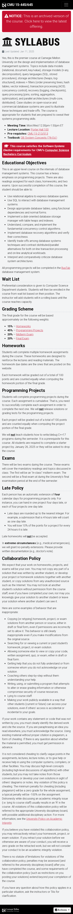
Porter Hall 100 (40, 129)
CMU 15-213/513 (38, 133)
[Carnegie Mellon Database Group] (10, 910)
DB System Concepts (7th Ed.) (39, 137)
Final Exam (22, 338)
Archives (62, 910)
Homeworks (23, 326)
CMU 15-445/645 (19, 5)
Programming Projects (29, 330)
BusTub (65, 267)
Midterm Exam (24, 334)
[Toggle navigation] (66, 4)
